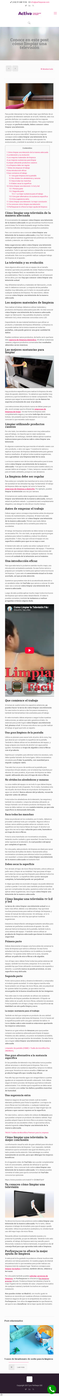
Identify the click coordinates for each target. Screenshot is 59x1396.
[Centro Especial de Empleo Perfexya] (29, 13)
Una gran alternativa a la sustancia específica (28, 196)
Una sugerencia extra (19, 199)
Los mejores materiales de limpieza (21, 158)
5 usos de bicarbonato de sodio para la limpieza (29, 1358)
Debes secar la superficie (20, 183)
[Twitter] (26, 5)
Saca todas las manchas (20, 181)
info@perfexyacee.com (40, 2)
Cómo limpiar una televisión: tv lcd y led (23, 186)
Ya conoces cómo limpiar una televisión (23, 204)
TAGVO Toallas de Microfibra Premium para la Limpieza (26, 1133)
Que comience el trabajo (17, 173)
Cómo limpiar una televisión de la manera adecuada (27, 152)
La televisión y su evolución (18, 155)
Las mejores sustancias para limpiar (21, 160)
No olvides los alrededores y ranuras (24, 178)
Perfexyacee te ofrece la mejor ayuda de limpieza (27, 207)
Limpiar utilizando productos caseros (22, 163)
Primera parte (16, 189)
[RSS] (33, 5)
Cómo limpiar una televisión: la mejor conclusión (27, 202)
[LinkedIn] (29, 5)
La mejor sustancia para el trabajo (27, 194)
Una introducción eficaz (16, 171)
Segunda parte (16, 191)
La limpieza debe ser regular (18, 165)
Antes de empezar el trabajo (18, 168)
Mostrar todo (48, 69)
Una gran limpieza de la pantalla (22, 176)
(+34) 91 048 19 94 (19, 2)
